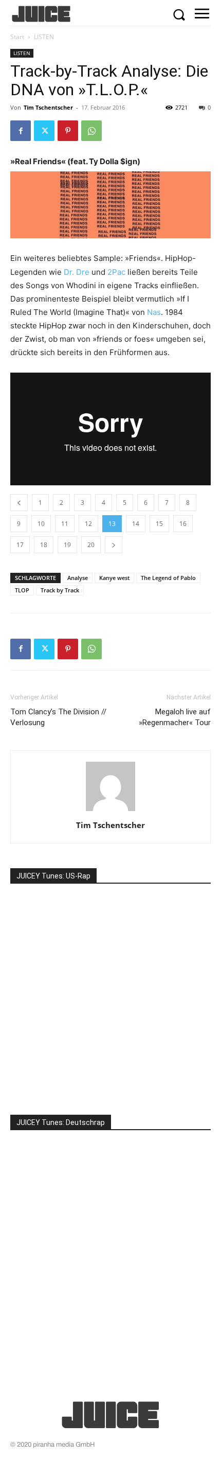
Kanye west (114, 578)
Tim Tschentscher (48, 107)
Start (17, 36)
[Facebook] (20, 130)
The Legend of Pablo (168, 578)
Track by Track (60, 590)
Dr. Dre (76, 272)
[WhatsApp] (91, 130)
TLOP (22, 590)
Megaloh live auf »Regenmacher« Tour (175, 717)
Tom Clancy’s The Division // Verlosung (58, 717)
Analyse (77, 578)
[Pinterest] (68, 130)
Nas (154, 312)
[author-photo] (110, 810)
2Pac (116, 272)
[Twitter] (44, 130)
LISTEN (44, 36)
